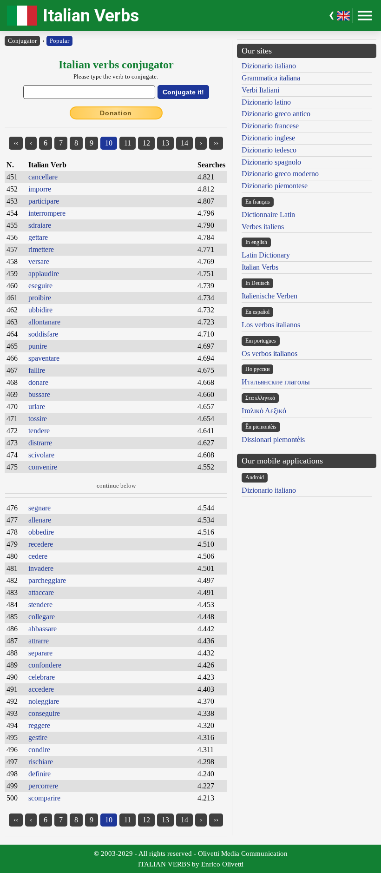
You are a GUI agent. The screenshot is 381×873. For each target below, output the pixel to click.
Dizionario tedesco (269, 150)
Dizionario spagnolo (271, 162)
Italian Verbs (91, 16)
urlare (36, 406)
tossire (37, 419)
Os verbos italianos (269, 353)
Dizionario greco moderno (280, 174)
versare (38, 261)
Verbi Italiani (260, 90)
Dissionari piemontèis (273, 439)
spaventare (43, 358)
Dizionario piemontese (275, 186)
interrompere (47, 213)
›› (216, 143)
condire (39, 750)
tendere (39, 431)
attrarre (38, 641)
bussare (39, 394)
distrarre (40, 443)
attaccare (41, 592)
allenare (39, 520)
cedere (37, 556)
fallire (36, 370)
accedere (41, 689)
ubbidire (40, 310)
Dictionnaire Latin (268, 214)
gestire (37, 737)
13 (165, 143)
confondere (44, 665)
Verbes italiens (263, 227)
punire (37, 346)
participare (43, 201)
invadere (40, 568)
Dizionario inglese (268, 138)
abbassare (42, 629)
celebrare (41, 677)
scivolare (41, 455)
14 (184, 143)
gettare (38, 237)
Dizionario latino (266, 102)
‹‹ (15, 143)
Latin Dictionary (266, 255)
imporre (39, 189)
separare (40, 653)
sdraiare (39, 225)
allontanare (44, 322)
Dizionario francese (270, 126)
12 (146, 143)
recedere (40, 544)
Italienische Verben (269, 296)
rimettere (41, 249)
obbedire (41, 532)
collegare (41, 617)
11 (127, 143)
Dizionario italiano (269, 66)
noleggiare (43, 701)
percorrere (43, 786)
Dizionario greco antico (276, 114)
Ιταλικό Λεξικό (264, 411)
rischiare (40, 762)
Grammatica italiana (271, 78)
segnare (39, 508)
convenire (42, 467)
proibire (39, 298)
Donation (116, 113)
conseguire (44, 713)
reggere (39, 725)
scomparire (44, 798)
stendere (40, 604)
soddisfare (43, 334)
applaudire (43, 274)
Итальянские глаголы (276, 382)
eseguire (40, 286)
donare (38, 382)
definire (39, 774)
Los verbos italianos (271, 325)
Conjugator (22, 40)
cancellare (43, 177)
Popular (59, 40)
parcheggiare (47, 580)
